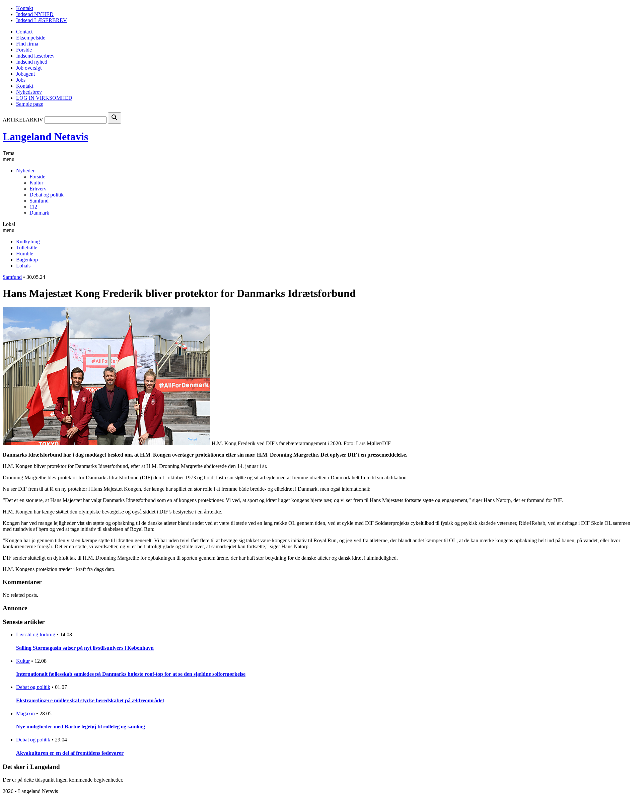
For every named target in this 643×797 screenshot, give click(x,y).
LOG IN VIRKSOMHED (44, 98)
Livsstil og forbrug (35, 634)
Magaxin (25, 713)
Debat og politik (46, 194)
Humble (24, 253)
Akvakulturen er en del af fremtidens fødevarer (70, 753)
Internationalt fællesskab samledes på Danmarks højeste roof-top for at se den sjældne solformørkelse (130, 674)
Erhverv (38, 188)
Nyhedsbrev (29, 92)
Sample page (29, 104)
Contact (24, 31)
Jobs (20, 80)
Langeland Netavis (45, 137)
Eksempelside (30, 38)
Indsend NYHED (35, 14)
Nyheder (25, 170)
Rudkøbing (28, 241)
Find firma (27, 44)
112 (33, 207)
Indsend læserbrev (35, 56)
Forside (24, 50)
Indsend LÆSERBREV (41, 20)
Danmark (39, 213)
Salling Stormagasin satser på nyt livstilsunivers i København (85, 648)
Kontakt (24, 8)
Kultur (36, 182)
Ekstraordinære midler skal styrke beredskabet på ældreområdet (90, 700)
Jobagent (25, 74)
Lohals (23, 265)
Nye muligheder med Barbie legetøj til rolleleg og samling (80, 726)
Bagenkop (27, 259)
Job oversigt (29, 68)
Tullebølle (26, 247)
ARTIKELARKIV (23, 120)
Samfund (39, 201)
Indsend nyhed (31, 62)
